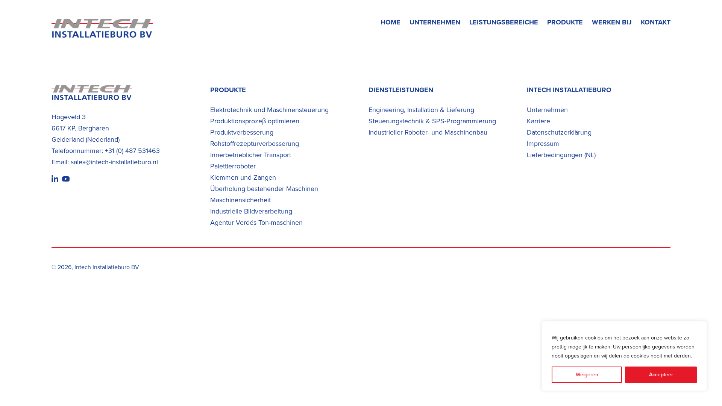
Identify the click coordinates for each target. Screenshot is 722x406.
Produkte (565, 22)
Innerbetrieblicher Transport (250, 155)
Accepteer (661, 375)
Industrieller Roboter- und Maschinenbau (428, 132)
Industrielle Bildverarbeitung (251, 211)
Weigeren (587, 375)
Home (390, 22)
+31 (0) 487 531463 (132, 151)
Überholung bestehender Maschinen (264, 189)
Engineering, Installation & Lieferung (421, 110)
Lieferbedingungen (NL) (561, 155)
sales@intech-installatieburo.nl (114, 162)
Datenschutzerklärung (559, 132)
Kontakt (655, 22)
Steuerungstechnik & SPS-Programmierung (432, 121)
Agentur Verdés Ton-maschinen (256, 222)
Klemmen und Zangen (243, 177)
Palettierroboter (233, 166)
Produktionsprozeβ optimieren (254, 121)
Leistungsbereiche (503, 22)
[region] (624, 356)
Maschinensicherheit (240, 200)
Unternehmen (435, 22)
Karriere (538, 121)
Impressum (543, 143)
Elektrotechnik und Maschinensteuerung (269, 110)
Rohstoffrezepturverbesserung (254, 143)
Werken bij (612, 22)
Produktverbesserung (241, 132)
